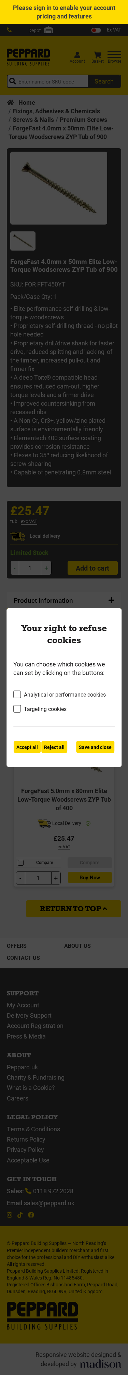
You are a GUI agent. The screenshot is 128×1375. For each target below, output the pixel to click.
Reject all (54, 746)
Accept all (27, 746)
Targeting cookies (45, 708)
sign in (42, 7)
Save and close (95, 746)
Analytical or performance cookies (65, 694)
